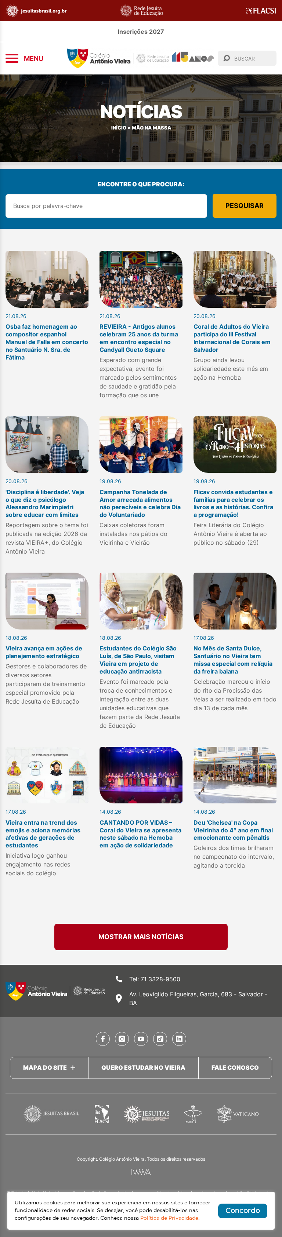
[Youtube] (141, 1039)
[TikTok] (160, 1039)
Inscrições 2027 (141, 31)
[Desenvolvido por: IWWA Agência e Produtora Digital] (141, 1172)
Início (118, 128)
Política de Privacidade (169, 1218)
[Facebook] (103, 1039)
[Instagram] (122, 1039)
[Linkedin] (179, 1039)
